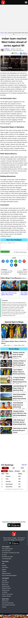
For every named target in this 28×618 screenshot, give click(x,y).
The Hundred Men (6, 558)
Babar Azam (5, 584)
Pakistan (4, 571)
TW (8, 261)
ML (12, 265)
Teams (4, 471)
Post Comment (5, 251)
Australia (4, 565)
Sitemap (4, 607)
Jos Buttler (4, 592)
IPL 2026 (4, 554)
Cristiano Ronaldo (6, 596)
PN (24, 261)
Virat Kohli (4, 580)
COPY (16, 265)
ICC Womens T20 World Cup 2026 (10, 552)
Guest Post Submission (8, 603)
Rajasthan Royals (6, 573)
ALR (23, 471)
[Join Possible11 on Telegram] (24, 54)
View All (24, 465)
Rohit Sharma (5, 582)
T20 (5, 468)
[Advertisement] (14, 18)
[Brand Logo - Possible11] (14, 536)
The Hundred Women (7, 548)
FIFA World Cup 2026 (7, 556)
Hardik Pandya (5, 586)
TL (20, 261)
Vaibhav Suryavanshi (7, 594)
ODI (14, 468)
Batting (11, 471)
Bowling (17, 471)
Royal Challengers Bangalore (9, 575)
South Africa (5, 567)
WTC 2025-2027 (6, 550)
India (3, 563)
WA (16, 261)
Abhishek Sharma (6, 588)
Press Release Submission (8, 605)
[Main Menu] (26, 2)
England (4, 569)
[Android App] (14, 544)
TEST (22, 468)
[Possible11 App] (14, 527)
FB (3, 261)
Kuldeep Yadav (6, 590)
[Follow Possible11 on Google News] (15, 54)
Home (2, 32)
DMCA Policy (5, 601)
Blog (6, 32)
